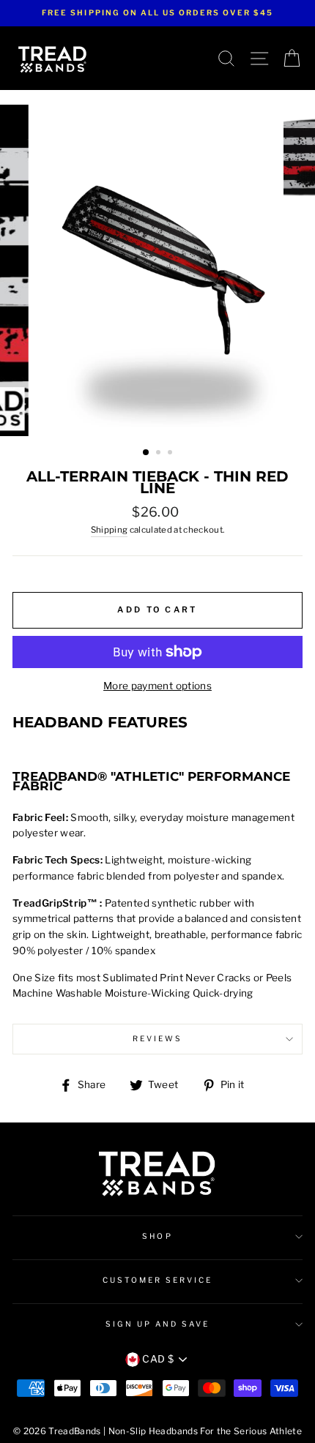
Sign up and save (157, 1324)
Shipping (109, 530)
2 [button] (159, 453)
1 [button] (146, 453)
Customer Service (158, 1280)
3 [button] (171, 453)
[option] (157, 13)
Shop (157, 1236)
